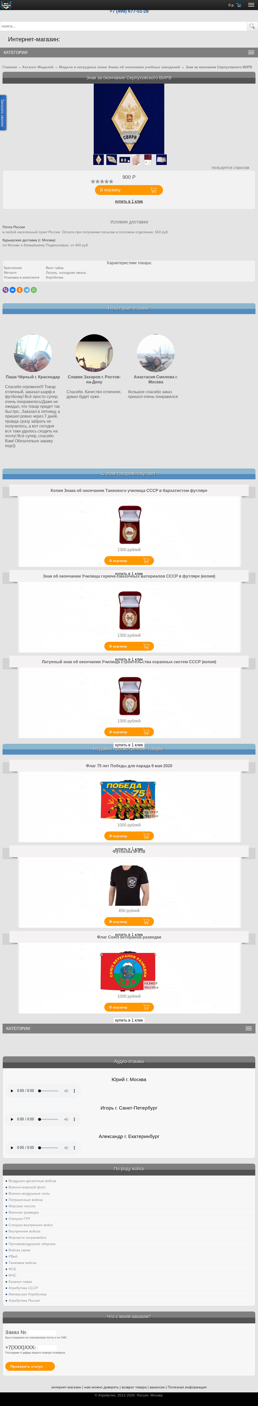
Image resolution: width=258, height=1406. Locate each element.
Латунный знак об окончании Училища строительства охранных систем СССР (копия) (129, 662)
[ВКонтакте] (13, 290)
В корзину (118, 561)
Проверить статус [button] (26, 1366)
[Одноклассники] (20, 290)
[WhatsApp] (34, 290)
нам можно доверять (101, 1387)
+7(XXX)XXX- (21, 1347)
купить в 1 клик (129, 201)
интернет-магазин (66, 1387)
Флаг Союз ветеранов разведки (129, 937)
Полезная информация (187, 1387)
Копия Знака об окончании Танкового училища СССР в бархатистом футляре (129, 490)
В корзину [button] (110, 189)
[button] (252, 26)
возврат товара (134, 1387)
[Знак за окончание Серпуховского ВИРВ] (129, 119)
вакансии (157, 1387)
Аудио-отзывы (129, 1061)
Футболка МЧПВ (129, 851)
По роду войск (129, 1168)
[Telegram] (27, 290)
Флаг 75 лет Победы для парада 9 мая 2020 (129, 766)
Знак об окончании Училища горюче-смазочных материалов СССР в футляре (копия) (129, 576)
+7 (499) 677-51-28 (129, 11)
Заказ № (16, 1332)
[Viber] (6, 290)
